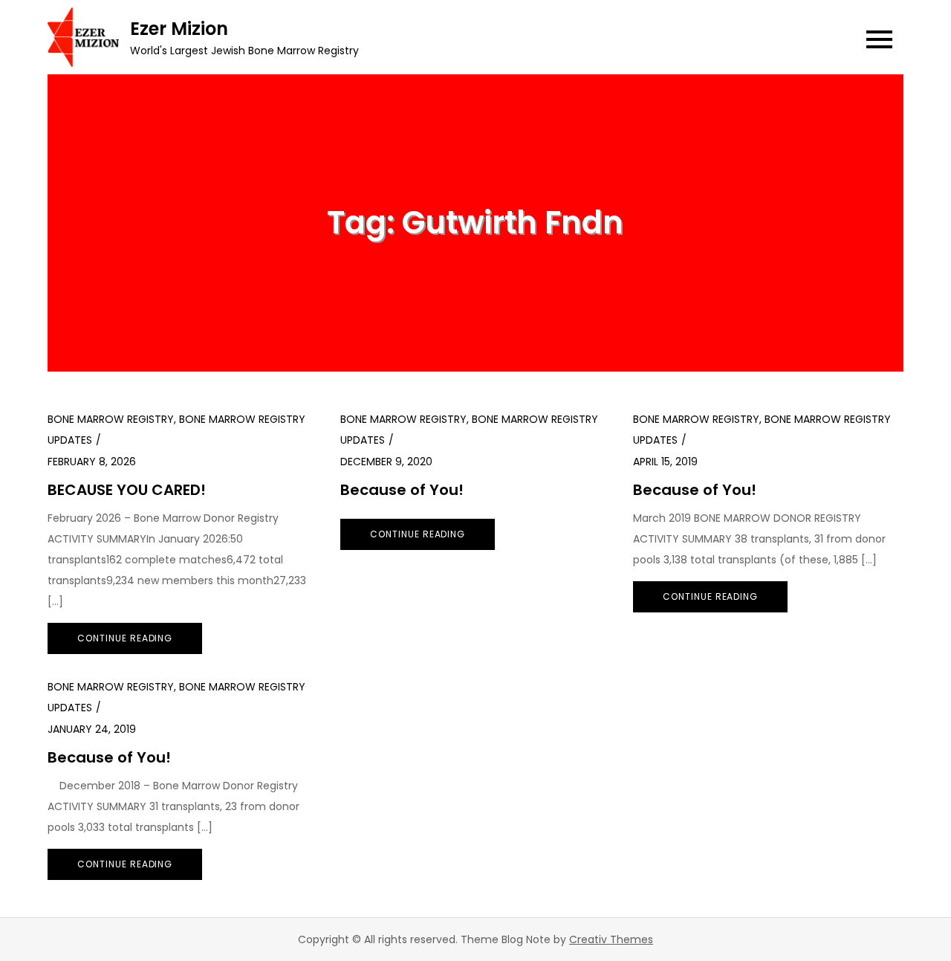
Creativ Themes (611, 939)
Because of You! (402, 489)
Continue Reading (124, 638)
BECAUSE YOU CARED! (127, 489)
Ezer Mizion (179, 28)
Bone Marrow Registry (111, 419)
